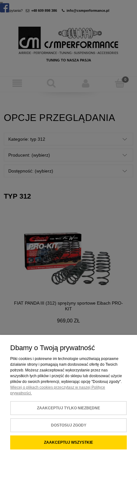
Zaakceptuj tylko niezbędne (68, 408)
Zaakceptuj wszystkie (68, 442)
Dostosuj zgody (68, 425)
